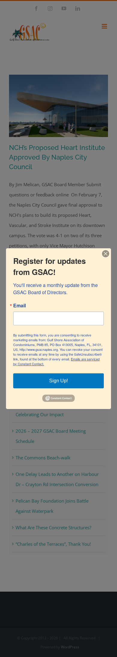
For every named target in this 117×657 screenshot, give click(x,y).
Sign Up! (58, 380)
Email (19, 305)
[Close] (105, 253)
